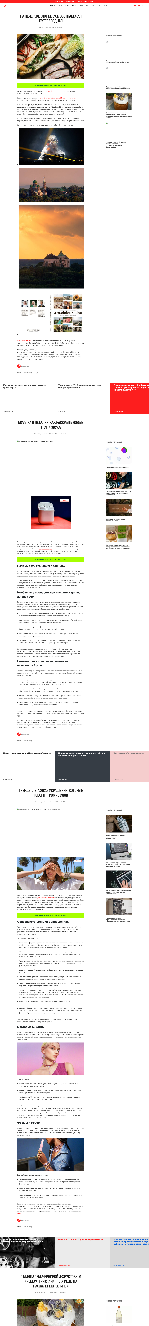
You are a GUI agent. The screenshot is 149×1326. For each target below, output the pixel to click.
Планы (105, 5)
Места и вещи (28, 373)
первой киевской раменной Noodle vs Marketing (58, 98)
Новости (52, 5)
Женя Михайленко (24, 341)
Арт (93, 5)
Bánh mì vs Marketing (56, 91)
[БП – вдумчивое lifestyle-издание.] (13, 5)
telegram (63, 85)
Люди (67, 5)
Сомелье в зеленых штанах (85, 1)
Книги (87, 5)
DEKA (19, 1213)
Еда (99, 5)
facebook (57, 85)
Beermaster (70, 1)
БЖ (40, 27)
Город (60, 5)
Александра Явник (40, 434)
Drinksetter (59, 1)
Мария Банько (40, 1293)
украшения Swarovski (45, 898)
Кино (81, 5)
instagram (50, 85)
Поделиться (25, 366)
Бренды (74, 5)
